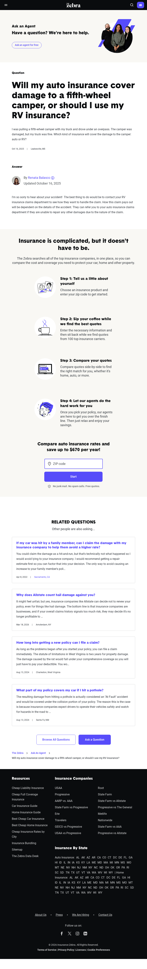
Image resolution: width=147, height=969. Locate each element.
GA (130, 857)
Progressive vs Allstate (112, 833)
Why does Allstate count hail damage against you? (55, 595)
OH (107, 867)
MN (117, 862)
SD (62, 872)
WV (100, 872)
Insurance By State (71, 848)
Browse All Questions (56, 739)
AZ (88, 857)
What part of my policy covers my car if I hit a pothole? (59, 690)
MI (111, 862)
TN (67, 872)
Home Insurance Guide (26, 812)
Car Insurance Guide (24, 806)
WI (105, 872)
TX (73, 872)
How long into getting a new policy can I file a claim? (57, 643)
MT (57, 867)
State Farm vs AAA (110, 826)
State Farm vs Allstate (112, 801)
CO (104, 857)
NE (62, 867)
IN (69, 862)
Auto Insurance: (65, 857)
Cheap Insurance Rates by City (28, 834)
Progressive (62, 794)
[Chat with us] (140, 5)
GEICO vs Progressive (68, 826)
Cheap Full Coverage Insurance (25, 797)
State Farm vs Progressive (71, 807)
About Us (40, 915)
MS (123, 862)
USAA (58, 788)
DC (115, 857)
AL (78, 857)
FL (125, 857)
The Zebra (17, 753)
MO (129, 862)
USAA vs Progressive (68, 833)
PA (123, 867)
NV (68, 867)
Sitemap (17, 849)
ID (60, 862)
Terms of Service (46, 949)
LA (88, 862)
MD (100, 862)
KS (78, 862)
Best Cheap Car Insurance (28, 818)
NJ (79, 867)
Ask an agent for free (27, 45)
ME (94, 862)
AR (93, 857)
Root (101, 788)
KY (83, 862)
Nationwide (105, 820)
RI (128, 867)
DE (120, 857)
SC (56, 872)
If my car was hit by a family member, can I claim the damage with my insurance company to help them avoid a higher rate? (71, 545)
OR (118, 867)
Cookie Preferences (98, 949)
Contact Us (105, 915)
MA (106, 862)
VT (83, 872)
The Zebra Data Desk (25, 856)
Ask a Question (94, 739)
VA (88, 872)
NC (96, 867)
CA (99, 857)
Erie (57, 813)
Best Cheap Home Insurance (30, 825)
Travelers (60, 820)
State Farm (105, 794)
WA (94, 872)
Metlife (102, 813)
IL (65, 862)
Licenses (81, 949)
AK (83, 857)
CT (109, 857)
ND (101, 867)
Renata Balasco (39, 178)
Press (59, 915)
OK (112, 867)
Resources (21, 779)
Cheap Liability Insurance (28, 788)
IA (73, 862)
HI (56, 862)
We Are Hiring (80, 915)
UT (78, 872)
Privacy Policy (66, 949)
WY (111, 872)
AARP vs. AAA (63, 801)
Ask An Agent (38, 753)
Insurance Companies (74, 779)
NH (73, 867)
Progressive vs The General (115, 807)
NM (84, 867)
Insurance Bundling (24, 843)
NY (90, 867)
